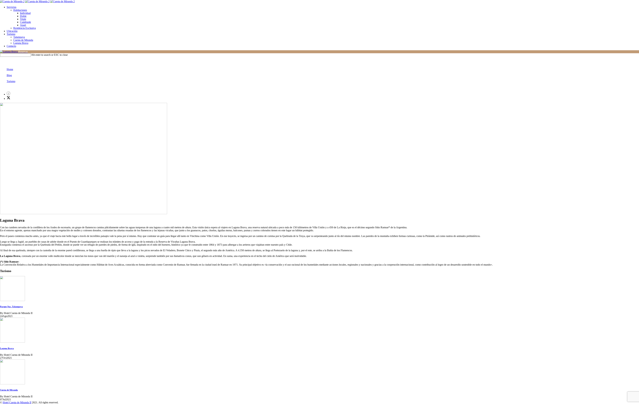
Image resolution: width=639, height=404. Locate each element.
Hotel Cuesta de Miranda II (17, 402)
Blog (9, 75)
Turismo (11, 81)
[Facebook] (8, 94)
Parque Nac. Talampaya (11, 306)
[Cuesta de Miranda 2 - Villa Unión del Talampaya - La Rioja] (12, 1)
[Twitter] (8, 98)
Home (10, 69)
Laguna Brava (7, 348)
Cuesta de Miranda (9, 390)
